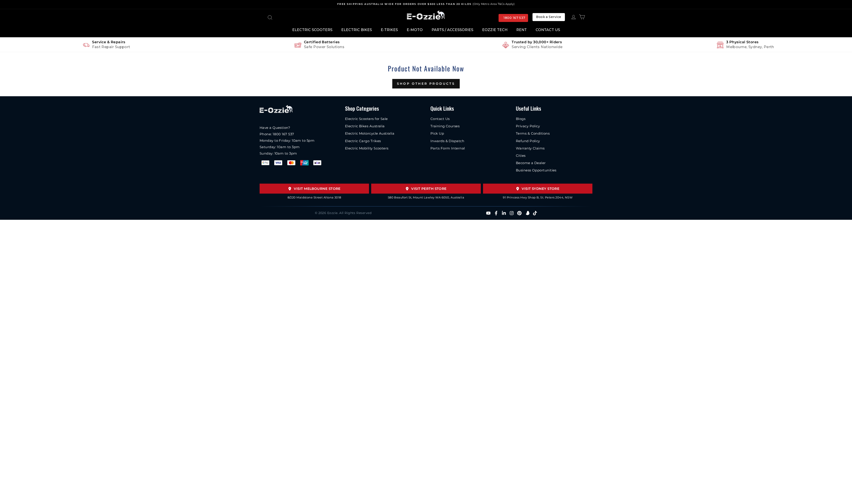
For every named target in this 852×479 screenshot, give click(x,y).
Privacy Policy (528, 126)
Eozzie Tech (494, 30)
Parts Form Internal (447, 148)
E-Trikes (389, 30)
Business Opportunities (536, 170)
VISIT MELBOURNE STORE (317, 188)
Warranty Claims (530, 148)
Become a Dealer (531, 163)
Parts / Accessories (452, 30)
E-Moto (415, 30)
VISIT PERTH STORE (429, 188)
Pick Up (437, 133)
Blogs (520, 119)
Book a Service (548, 17)
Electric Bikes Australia (365, 126)
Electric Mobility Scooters (367, 148)
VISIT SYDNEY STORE (540, 188)
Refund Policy (528, 141)
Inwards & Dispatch (447, 141)
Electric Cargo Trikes (363, 141)
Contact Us (548, 30)
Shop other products (426, 84)
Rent (521, 30)
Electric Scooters (312, 30)
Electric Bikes (356, 30)
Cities (521, 155)
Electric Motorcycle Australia (369, 133)
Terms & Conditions (533, 133)
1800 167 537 (514, 18)
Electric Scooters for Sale (366, 119)
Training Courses (445, 126)
